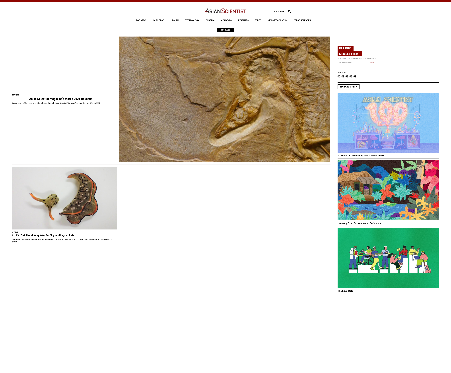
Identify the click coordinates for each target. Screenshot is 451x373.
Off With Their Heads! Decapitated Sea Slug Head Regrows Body (43, 235)
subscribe (279, 11)
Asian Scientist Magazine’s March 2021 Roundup (60, 99)
